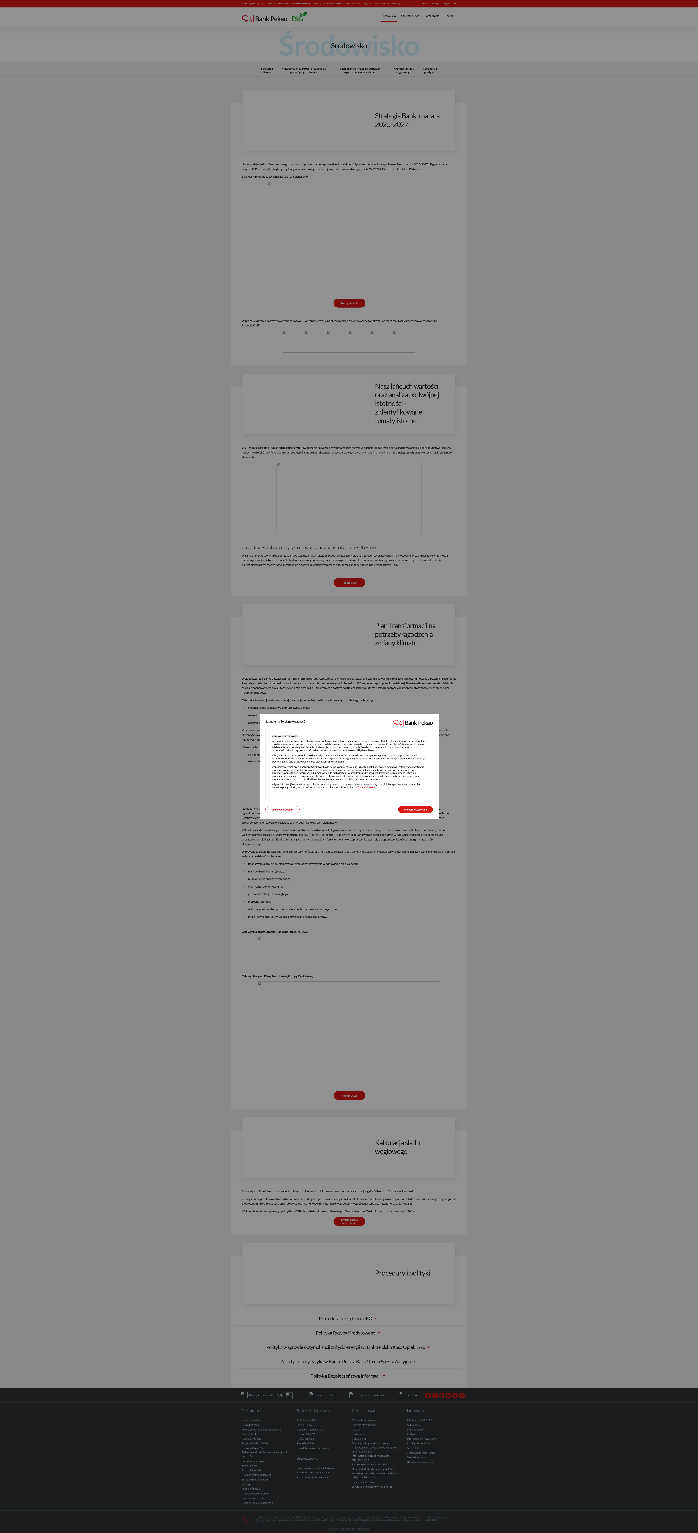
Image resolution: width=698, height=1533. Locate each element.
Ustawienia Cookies (282, 809)
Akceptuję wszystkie (415, 809)
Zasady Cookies (366, 787)
